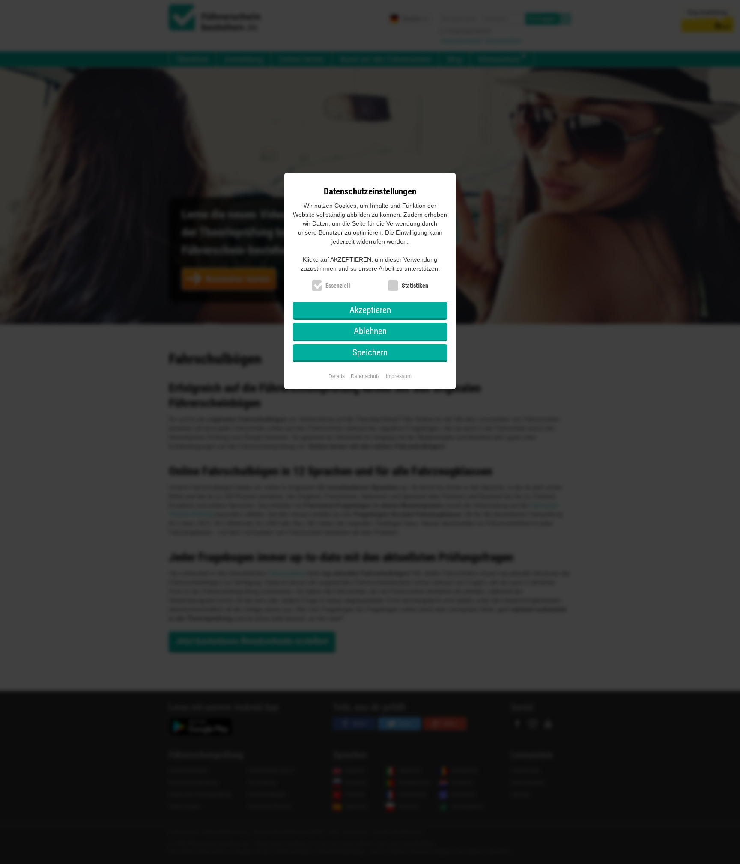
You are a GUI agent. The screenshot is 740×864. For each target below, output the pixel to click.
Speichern (370, 352)
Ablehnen (370, 331)
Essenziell (337, 285)
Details (336, 376)
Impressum (399, 376)
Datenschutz (365, 376)
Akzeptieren (370, 310)
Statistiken (415, 285)
